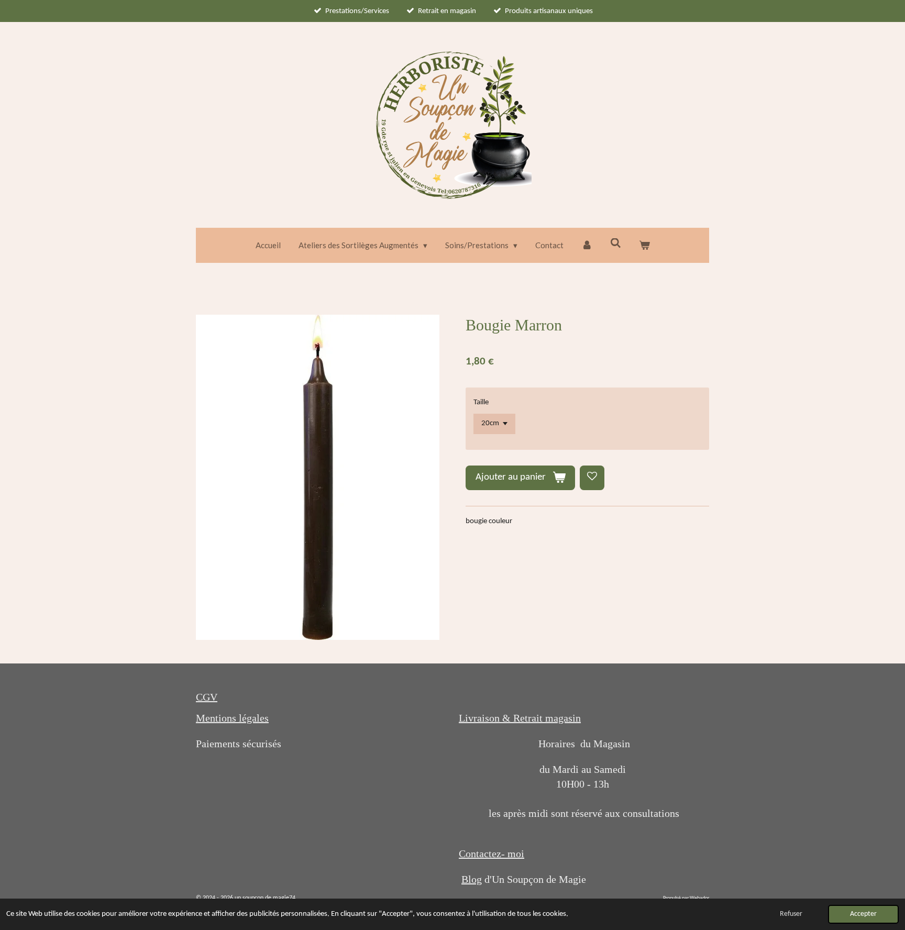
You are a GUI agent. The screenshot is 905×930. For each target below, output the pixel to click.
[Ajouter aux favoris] (592, 478)
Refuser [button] (791, 914)
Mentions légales (232, 718)
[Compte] (587, 245)
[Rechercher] (615, 243)
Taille (481, 402)
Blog (471, 879)
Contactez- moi (491, 853)
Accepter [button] (863, 914)
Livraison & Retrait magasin (520, 718)
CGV (206, 697)
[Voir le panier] (644, 245)
